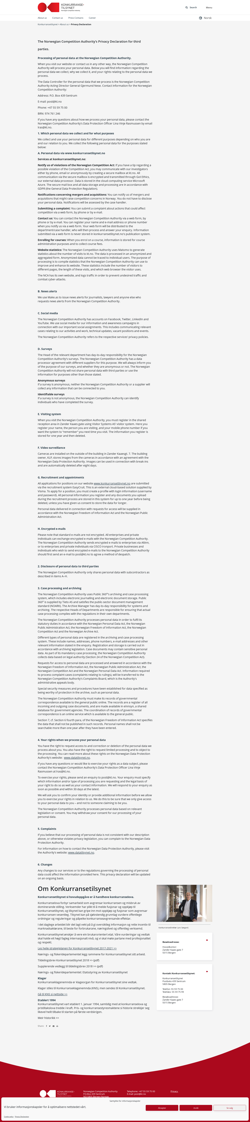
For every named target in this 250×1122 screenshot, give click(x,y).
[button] (205, 18)
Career (92, 17)
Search (193, 7)
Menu (209, 7)
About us (42, 17)
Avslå (195, 1108)
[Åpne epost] (53, 1026)
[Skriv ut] (57, 1026)
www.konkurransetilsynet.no (112, 483)
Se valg (230, 1108)
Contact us (57, 17)
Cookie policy (9, 1116)
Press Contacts (75, 17)
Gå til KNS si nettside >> (52, 994)
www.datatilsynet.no (77, 757)
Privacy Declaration (22, 1116)
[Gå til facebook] (46, 1026)
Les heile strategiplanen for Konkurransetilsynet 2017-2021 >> (77, 948)
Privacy (174, 1091)
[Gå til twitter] (50, 1026)
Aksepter (162, 1108)
